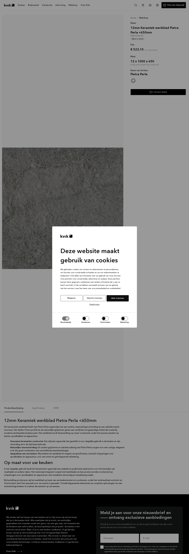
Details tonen (94, 304)
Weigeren (71, 298)
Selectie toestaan (94, 298)
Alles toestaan (117, 298)
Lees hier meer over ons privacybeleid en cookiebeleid (97, 288)
